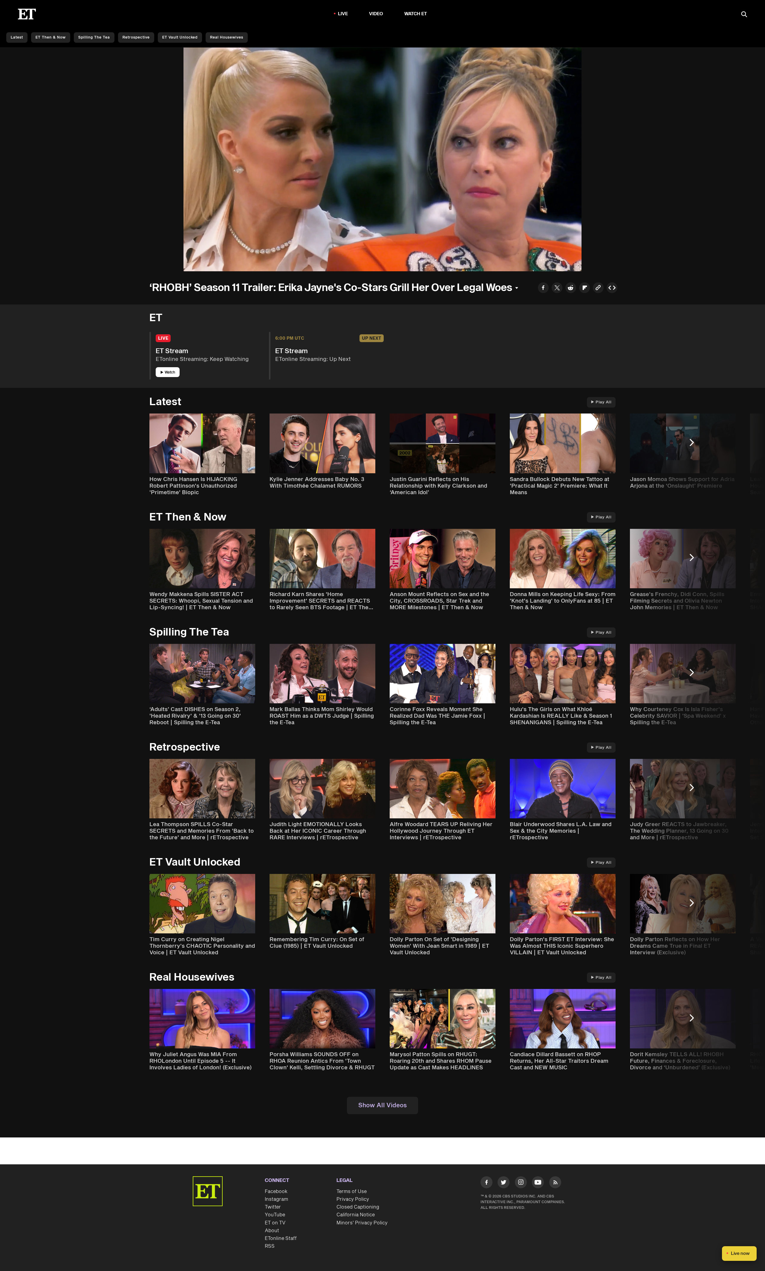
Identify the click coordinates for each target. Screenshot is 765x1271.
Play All (603, 402)
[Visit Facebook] (486, 1183)
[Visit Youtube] (538, 1182)
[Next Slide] (695, 445)
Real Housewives (226, 37)
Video (376, 13)
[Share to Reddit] (571, 288)
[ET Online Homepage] (27, 14)
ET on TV (275, 1222)
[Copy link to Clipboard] (598, 288)
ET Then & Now (51, 37)
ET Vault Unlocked (180, 37)
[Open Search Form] (744, 15)
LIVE (343, 13)
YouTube (275, 1214)
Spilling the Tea (94, 37)
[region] (382, 159)
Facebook (276, 1191)
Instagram (276, 1199)
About (272, 1230)
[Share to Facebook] (543, 288)
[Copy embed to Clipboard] (612, 288)
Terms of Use (351, 1191)
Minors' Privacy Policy (362, 1222)
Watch (170, 372)
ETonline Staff (281, 1238)
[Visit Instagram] (521, 1183)
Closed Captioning (357, 1207)
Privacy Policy (352, 1199)
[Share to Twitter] (557, 288)
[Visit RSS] (555, 1183)
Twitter (273, 1207)
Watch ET (415, 13)
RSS (270, 1246)
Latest (17, 37)
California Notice (355, 1214)
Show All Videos (382, 1105)
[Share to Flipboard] (584, 288)
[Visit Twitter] (504, 1183)
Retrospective (136, 37)
